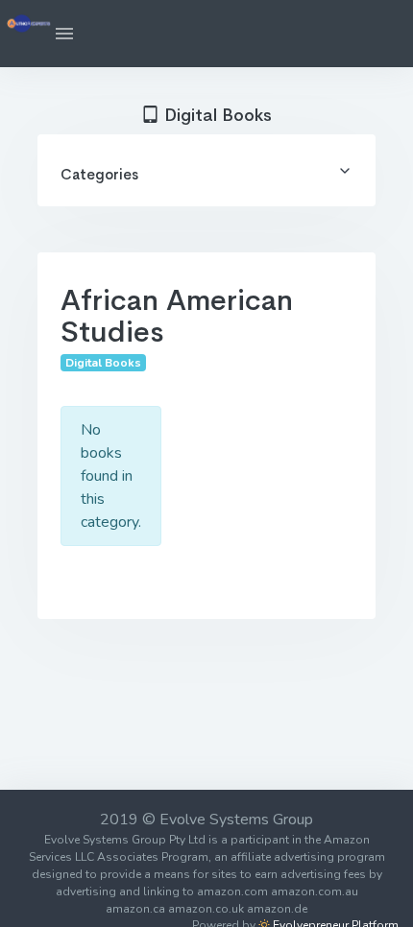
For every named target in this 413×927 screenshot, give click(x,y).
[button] (64, 33)
